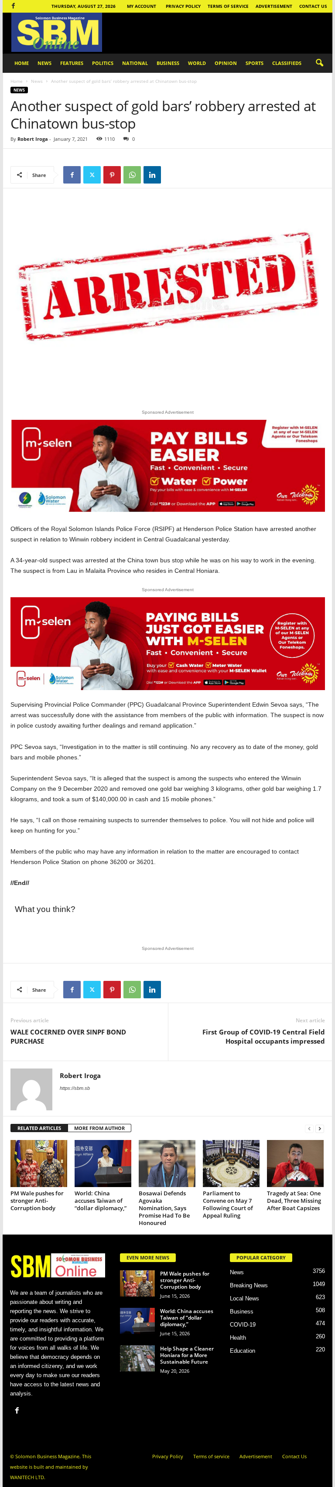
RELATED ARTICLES (39, 1128)
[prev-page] (309, 1128)
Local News (244, 1298)
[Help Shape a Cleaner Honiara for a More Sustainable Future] (137, 1358)
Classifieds (286, 63)
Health (238, 1337)
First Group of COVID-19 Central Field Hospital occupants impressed (263, 1036)
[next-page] (319, 1128)
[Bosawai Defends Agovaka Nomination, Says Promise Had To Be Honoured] (167, 1163)
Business (168, 63)
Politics (102, 63)
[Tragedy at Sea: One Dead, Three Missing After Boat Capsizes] (295, 1163)
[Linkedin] (152, 175)
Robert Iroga (32, 139)
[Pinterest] (112, 175)
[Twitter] (92, 175)
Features (71, 63)
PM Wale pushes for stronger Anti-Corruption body (37, 1200)
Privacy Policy (183, 6)
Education (242, 1350)
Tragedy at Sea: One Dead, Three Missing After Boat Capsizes (294, 1200)
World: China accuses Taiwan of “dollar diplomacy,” (100, 1200)
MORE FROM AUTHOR (99, 1128)
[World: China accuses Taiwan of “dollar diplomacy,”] (103, 1163)
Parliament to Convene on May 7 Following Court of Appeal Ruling (228, 1204)
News (44, 63)
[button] (319, 63)
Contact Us (313, 6)
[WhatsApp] (132, 175)
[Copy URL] (172, 175)
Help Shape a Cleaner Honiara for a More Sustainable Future (187, 1355)
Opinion (226, 63)
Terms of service (228, 6)
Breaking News (249, 1285)
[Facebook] (13, 6)
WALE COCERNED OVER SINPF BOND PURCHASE (68, 1036)
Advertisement (274, 6)
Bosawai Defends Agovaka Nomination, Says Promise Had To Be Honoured (164, 1208)
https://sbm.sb (75, 1088)
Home (21, 63)
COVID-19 (243, 1324)
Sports (254, 63)
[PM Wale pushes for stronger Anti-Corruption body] (38, 1163)
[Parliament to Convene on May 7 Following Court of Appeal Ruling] (231, 1163)
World (197, 63)
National (135, 63)
